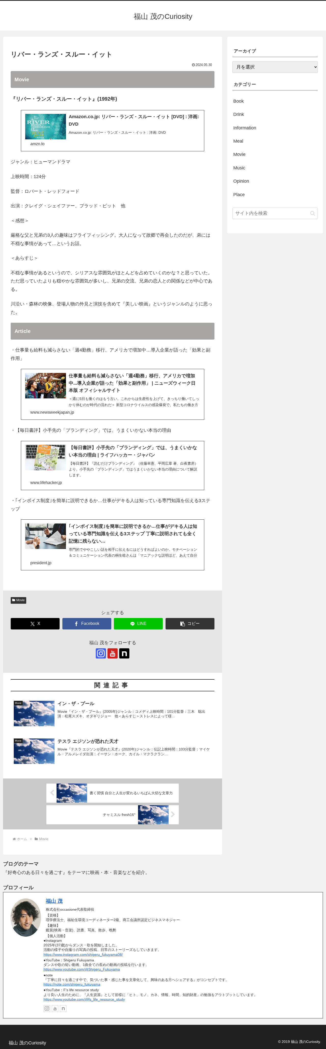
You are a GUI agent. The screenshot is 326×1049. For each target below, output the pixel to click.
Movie (20, 600)
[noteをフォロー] (124, 653)
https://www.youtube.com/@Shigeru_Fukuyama (82, 969)
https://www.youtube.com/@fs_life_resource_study (84, 999)
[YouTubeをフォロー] (112, 653)
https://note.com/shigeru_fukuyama (72, 984)
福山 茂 (54, 901)
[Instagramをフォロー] (101, 653)
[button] (190, 623)
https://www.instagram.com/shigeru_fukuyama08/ (83, 954)
